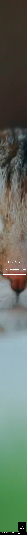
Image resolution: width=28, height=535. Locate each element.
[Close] (25, 523)
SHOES (22, 274)
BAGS (6, 274)
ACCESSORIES (14, 274)
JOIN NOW (22, 528)
